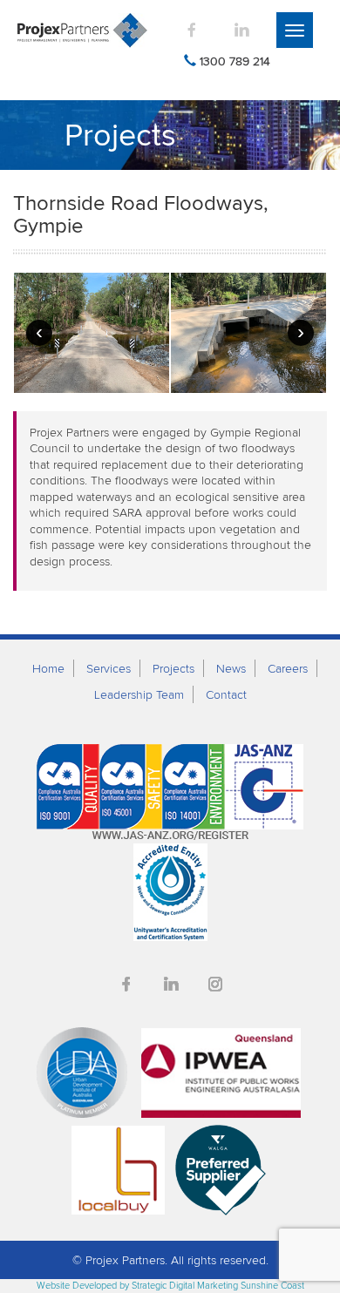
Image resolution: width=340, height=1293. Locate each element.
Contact (226, 694)
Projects (173, 668)
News (231, 668)
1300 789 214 (235, 61)
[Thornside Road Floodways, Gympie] (91, 332)
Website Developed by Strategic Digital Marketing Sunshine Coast (170, 1285)
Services (108, 668)
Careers (288, 668)
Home (48, 668)
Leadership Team (139, 694)
